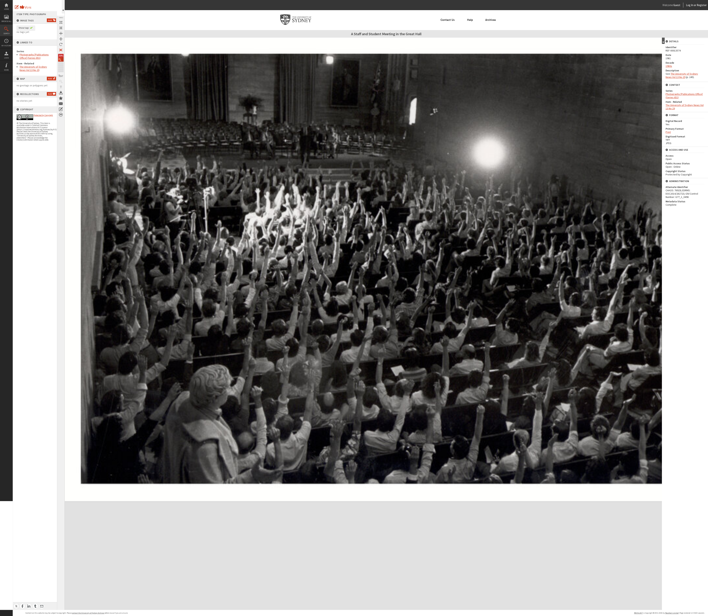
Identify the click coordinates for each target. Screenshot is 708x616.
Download (61, 92)
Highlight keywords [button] (61, 87)
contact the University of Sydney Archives (88, 613)
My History (6, 45)
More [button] (6, 70)
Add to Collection (61, 98)
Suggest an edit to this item (17, 7)
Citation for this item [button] (61, 114)
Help (470, 20)
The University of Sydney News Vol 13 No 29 (33, 68)
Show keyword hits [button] (61, 81)
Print (668, 132)
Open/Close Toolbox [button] (63, 6)
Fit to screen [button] (61, 28)
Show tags (24, 27)
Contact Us (447, 20)
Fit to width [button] (61, 33)
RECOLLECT (638, 613)
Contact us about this (61, 103)
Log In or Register (689, 5)
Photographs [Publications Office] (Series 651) (34, 56)
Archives (490, 20)
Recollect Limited (671, 613)
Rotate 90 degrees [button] (61, 44)
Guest (676, 5)
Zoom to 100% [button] (61, 50)
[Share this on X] (16, 604)
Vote (25, 7)
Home (6, 9)
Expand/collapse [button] (663, 41)
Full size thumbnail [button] (61, 22)
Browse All (6, 21)
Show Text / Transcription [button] (61, 76)
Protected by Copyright (43, 115)
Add (50, 20)
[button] (61, 59)
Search (6, 33)
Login (6, 58)
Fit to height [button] (61, 39)
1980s (669, 66)
